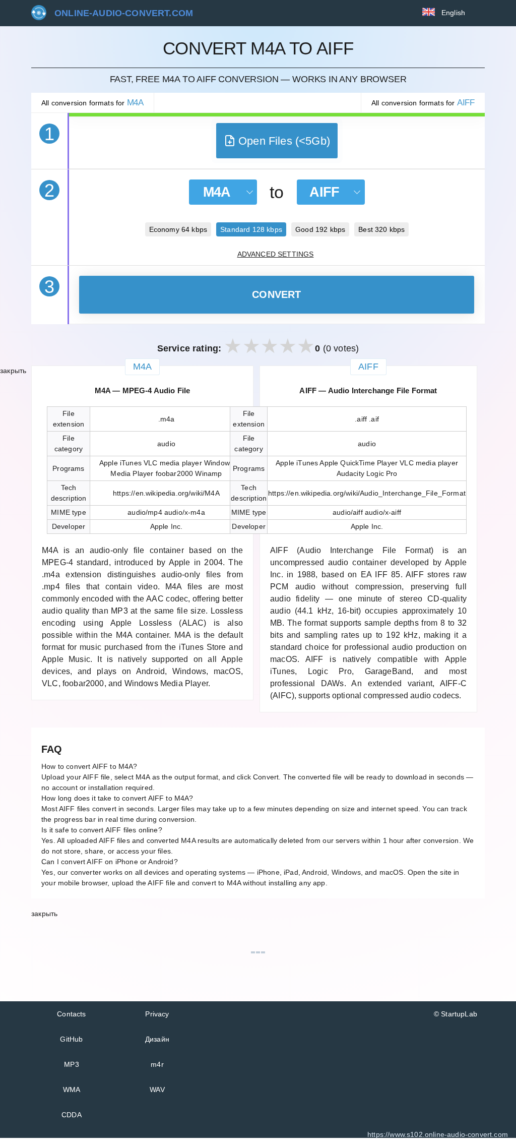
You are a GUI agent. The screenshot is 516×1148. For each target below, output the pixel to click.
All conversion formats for (92, 102)
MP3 (71, 1064)
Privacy (157, 1014)
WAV (157, 1089)
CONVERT (276, 294)
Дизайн (157, 1039)
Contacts (71, 1014)
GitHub (71, 1039)
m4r (157, 1064)
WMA (72, 1089)
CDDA (71, 1115)
